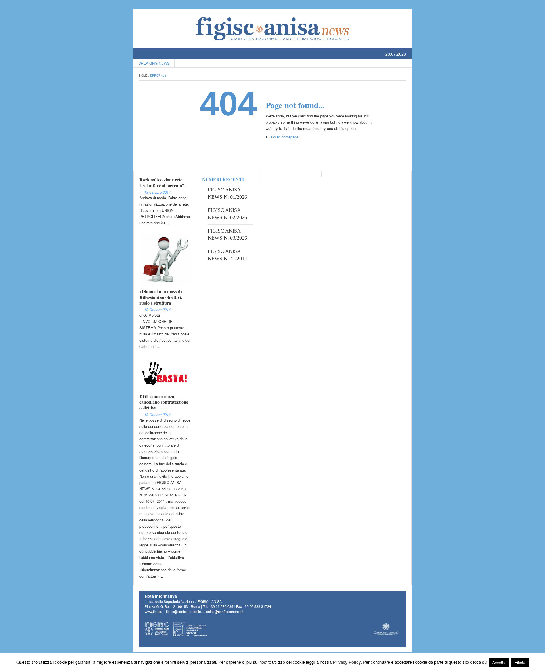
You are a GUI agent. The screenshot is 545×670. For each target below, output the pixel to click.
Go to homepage (284, 137)
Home (143, 75)
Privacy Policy (347, 662)
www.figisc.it (154, 611)
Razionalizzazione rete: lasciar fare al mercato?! (162, 182)
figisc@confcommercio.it (184, 611)
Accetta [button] (498, 662)
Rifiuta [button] (520, 662)
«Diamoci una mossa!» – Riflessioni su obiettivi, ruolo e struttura (162, 297)
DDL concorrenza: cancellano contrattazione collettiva (163, 402)
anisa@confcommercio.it (225, 611)
